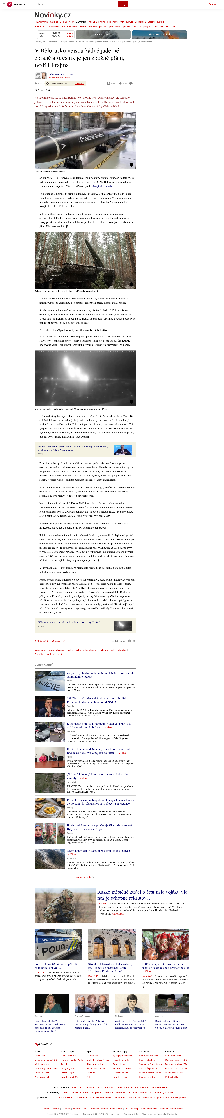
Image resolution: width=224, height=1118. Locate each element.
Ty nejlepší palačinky (123, 1055)
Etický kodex (116, 1108)
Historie (82, 26)
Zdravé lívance (120, 1064)
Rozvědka (39, 654)
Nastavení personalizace (171, 1108)
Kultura (129, 22)
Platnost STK (171, 1077)
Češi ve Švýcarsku (148, 1068)
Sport (110, 26)
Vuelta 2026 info (68, 1055)
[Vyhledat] (123, 4)
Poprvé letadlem (147, 1060)
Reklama (66, 1108)
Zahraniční (81, 22)
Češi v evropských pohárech (153, 1087)
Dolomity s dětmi (147, 1077)
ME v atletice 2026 (96, 1068)
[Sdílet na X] (134, 640)
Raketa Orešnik (107, 650)
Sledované (170, 26)
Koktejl (160, 22)
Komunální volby (43, 1077)
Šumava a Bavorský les (150, 1064)
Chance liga (92, 1055)
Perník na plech (120, 1077)
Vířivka (171, 1092)
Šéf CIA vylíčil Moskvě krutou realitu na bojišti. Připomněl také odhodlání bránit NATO (97, 700)
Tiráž (84, 1108)
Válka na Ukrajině (96, 22)
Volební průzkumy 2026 (46, 1060)
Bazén (65, 1092)
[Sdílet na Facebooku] (129, 640)
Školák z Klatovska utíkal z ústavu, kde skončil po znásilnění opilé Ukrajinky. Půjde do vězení (110, 967)
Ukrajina (60, 650)
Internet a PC (41, 26)
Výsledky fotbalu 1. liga (98, 1060)
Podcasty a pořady (97, 26)
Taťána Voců (54, 74)
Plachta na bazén (79, 1092)
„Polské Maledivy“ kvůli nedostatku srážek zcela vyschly (97, 776)
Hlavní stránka (41, 22)
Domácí (63, 22)
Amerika (70, 706)
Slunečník (108, 1092)
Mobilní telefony (66, 1097)
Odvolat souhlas (149, 1108)
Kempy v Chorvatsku (149, 1055)
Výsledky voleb (42, 1064)
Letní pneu (120, 1097)
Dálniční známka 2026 (176, 1060)
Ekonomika (140, 22)
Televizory (147, 1097)
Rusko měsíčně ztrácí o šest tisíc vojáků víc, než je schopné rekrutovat (143, 894)
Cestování (72, 26)
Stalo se (54, 22)
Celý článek (118, 913)
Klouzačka (120, 1092)
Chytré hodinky (161, 1097)
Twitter (56, 1108)
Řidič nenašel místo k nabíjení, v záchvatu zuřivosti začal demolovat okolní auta (99, 725)
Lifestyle (151, 22)
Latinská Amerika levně (150, 1072)
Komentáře (112, 22)
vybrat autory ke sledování (59, 78)
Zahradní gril (159, 1092)
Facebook (46, 1108)
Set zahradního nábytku (139, 1092)
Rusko (70, 650)
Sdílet (124, 83)
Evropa (41, 454)
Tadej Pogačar (68, 1068)
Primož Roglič (67, 1072)
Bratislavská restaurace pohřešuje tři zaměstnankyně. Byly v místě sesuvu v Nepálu (100, 827)
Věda (62, 26)
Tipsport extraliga (95, 1064)
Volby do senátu (42, 1072)
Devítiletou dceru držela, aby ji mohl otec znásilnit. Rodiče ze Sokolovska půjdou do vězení (99, 751)
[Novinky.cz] (53, 16)
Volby (71, 22)
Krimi (122, 22)
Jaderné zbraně (54, 654)
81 (135, 83)
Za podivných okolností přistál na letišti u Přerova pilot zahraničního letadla (101, 674)
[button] (85, 140)
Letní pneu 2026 (173, 1055)
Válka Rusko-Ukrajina (86, 650)
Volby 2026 (40, 1055)
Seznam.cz (214, 4)
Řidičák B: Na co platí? (176, 1068)
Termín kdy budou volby (46, 1068)
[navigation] (3, 4)
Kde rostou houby (113, 1087)
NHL (89, 1077)
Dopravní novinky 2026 (176, 1064)
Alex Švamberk (67, 74)
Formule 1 (92, 1072)
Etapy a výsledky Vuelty (72, 1060)
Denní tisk (158, 26)
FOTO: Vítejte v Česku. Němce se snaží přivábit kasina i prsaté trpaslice (165, 966)
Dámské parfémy (104, 1097)
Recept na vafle (120, 1072)
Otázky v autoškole (174, 1072)
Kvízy (117, 26)
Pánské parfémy (179, 1097)
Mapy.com (77, 1087)
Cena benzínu (131, 1087)
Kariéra (76, 1108)
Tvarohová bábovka (122, 1068)
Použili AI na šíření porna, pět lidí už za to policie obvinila (58, 966)
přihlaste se (79, 83)
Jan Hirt (64, 1064)
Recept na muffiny (121, 1060)
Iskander (121, 650)
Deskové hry (134, 1097)
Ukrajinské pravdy (101, 186)
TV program (146, 26)
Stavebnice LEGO (85, 1097)
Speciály (126, 26)
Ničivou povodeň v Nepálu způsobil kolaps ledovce (98, 850)
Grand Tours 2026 (69, 1077)
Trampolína (95, 1092)
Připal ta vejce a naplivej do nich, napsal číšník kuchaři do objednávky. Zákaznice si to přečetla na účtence (101, 801)
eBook (113, 83)
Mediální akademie (98, 1108)
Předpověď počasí (93, 1087)
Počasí (135, 26)
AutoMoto (54, 26)
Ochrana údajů (132, 1108)
